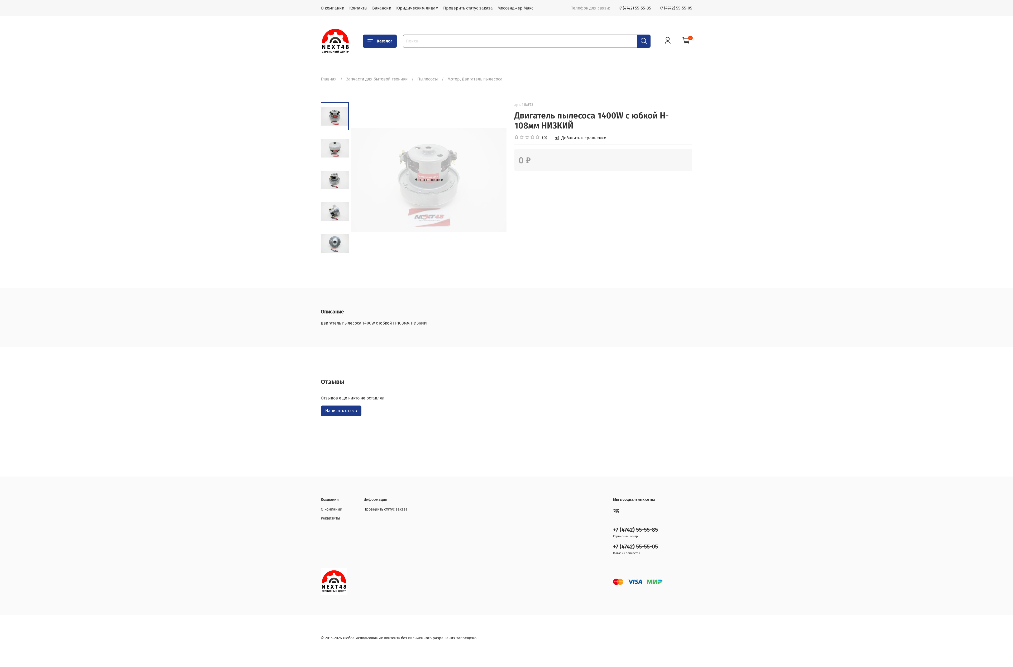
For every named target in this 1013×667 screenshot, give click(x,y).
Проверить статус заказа (468, 8)
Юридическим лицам (417, 8)
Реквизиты (330, 518)
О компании (333, 8)
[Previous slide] (362, 180)
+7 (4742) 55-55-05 (675, 8)
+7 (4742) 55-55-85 (634, 8)
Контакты (358, 8)
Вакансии (381, 8)
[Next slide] (334, 250)
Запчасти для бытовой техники (377, 79)
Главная (329, 79)
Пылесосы (427, 79)
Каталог (384, 41)
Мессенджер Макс (515, 8)
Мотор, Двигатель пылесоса (475, 79)
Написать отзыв (341, 410)
